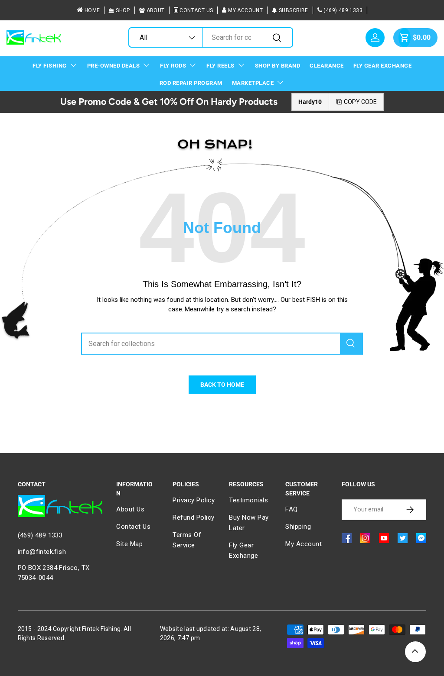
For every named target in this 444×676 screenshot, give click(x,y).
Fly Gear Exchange (382, 65)
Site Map (129, 544)
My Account (245, 10)
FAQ (291, 509)
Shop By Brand (277, 65)
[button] (404, 37)
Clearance (327, 65)
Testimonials (248, 500)
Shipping (298, 526)
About (156, 10)
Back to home (222, 384)
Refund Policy (194, 517)
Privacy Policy (194, 500)
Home (92, 10)
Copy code (360, 101)
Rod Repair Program (191, 83)
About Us (130, 509)
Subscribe (293, 10)
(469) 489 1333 (342, 10)
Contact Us (196, 10)
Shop (123, 10)
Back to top (415, 651)
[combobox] (210, 37)
